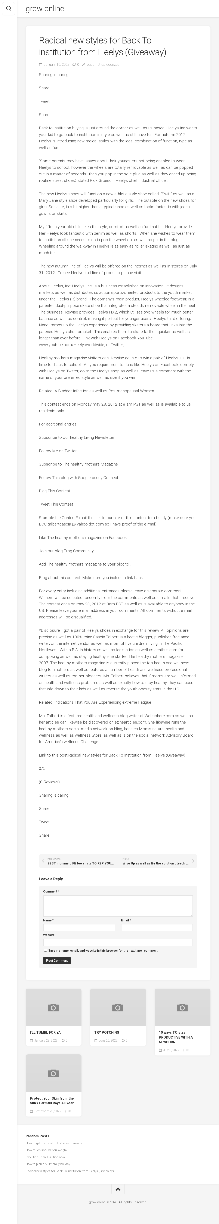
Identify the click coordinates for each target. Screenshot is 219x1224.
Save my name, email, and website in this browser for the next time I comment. (103, 950)
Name (48, 920)
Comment (51, 891)
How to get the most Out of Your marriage (54, 1143)
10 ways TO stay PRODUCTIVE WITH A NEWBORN (176, 1037)
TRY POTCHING (106, 1032)
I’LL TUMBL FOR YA (45, 1032)
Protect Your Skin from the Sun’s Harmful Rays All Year (52, 1100)
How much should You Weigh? (46, 1150)
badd (91, 65)
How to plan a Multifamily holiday (48, 1164)
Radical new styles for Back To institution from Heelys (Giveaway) (70, 1171)
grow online (45, 8)
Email (126, 920)
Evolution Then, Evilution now (45, 1157)
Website (49, 935)
